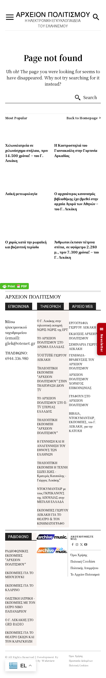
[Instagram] (77, 545)
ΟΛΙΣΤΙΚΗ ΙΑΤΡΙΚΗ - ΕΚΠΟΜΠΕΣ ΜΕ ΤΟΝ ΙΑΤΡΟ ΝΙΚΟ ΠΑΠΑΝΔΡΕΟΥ (20, 604)
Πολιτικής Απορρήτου (84, 567)
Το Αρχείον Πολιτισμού (85, 574)
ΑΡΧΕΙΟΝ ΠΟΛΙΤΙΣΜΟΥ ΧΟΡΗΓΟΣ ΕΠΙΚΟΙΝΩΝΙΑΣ (80, 381)
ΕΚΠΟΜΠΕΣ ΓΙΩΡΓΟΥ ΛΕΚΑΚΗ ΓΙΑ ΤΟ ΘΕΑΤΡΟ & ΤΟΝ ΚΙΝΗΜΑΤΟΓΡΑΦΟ (52, 516)
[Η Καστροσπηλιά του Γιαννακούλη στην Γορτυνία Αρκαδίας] (77, 132)
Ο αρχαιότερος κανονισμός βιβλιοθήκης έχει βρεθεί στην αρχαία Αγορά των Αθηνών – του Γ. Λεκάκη (76, 201)
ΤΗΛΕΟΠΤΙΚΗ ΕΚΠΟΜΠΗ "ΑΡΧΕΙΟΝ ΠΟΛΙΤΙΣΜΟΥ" (47, 426)
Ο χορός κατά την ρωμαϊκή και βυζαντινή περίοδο (26, 244)
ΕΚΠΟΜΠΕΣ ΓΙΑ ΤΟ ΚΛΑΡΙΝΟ (19, 587)
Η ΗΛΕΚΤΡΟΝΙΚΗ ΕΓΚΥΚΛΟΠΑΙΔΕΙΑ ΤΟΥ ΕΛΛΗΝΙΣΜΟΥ (53, 23)
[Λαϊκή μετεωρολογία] (28, 180)
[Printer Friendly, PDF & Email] (14, 288)
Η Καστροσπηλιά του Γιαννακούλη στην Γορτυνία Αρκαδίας (75, 150)
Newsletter (101, 339)
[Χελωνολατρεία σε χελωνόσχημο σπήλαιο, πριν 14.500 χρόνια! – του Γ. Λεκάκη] (28, 132)
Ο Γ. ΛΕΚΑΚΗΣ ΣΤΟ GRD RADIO (19, 621)
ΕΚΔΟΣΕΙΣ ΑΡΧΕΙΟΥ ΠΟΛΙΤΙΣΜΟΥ (83, 335)
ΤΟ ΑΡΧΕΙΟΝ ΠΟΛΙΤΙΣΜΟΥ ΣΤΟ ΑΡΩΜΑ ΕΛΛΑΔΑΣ (50, 342)
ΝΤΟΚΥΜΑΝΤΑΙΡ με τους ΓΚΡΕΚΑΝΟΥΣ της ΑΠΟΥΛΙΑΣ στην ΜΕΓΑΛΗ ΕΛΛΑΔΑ (51, 495)
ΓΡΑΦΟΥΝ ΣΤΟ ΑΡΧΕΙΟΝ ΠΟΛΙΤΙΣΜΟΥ (79, 400)
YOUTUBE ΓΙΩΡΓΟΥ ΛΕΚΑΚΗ (52, 357)
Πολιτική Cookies (82, 561)
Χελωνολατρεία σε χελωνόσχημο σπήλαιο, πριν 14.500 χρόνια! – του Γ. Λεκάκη (26, 153)
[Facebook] (72, 545)
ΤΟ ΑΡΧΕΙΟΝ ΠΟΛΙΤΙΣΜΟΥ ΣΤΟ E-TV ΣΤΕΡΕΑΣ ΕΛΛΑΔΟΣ (52, 404)
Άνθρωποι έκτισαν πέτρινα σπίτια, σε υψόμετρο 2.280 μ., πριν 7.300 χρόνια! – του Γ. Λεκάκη (76, 249)
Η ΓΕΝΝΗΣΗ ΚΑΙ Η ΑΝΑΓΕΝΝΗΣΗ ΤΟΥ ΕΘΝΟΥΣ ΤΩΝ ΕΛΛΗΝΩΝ (51, 447)
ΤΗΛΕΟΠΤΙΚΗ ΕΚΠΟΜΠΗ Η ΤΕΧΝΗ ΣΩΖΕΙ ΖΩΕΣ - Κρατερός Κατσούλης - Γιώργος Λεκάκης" (52, 471)
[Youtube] (85, 545)
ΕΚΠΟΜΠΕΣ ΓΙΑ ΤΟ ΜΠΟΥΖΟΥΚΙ (19, 574)
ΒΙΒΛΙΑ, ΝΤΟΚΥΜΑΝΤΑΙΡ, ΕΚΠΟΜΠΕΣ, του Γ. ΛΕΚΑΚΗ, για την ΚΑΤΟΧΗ (82, 422)
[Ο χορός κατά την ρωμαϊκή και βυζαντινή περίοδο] (28, 228)
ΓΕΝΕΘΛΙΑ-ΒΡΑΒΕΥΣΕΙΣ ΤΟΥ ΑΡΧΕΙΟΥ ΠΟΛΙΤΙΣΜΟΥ (81, 361)
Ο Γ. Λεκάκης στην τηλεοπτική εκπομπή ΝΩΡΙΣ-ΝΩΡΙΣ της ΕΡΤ (52, 325)
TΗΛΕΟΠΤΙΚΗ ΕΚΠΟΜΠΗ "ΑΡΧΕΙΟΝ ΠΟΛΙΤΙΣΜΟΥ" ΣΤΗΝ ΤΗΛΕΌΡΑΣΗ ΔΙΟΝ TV (52, 379)
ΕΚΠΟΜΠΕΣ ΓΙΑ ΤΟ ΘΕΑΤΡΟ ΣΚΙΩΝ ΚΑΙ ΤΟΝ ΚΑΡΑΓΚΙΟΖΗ (19, 636)
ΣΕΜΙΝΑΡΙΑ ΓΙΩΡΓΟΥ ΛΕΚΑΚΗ (84, 346)
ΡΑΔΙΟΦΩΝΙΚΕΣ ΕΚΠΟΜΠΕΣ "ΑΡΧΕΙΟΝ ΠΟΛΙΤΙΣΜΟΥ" (16, 557)
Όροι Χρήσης (78, 555)
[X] (81, 545)
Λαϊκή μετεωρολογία (21, 193)
